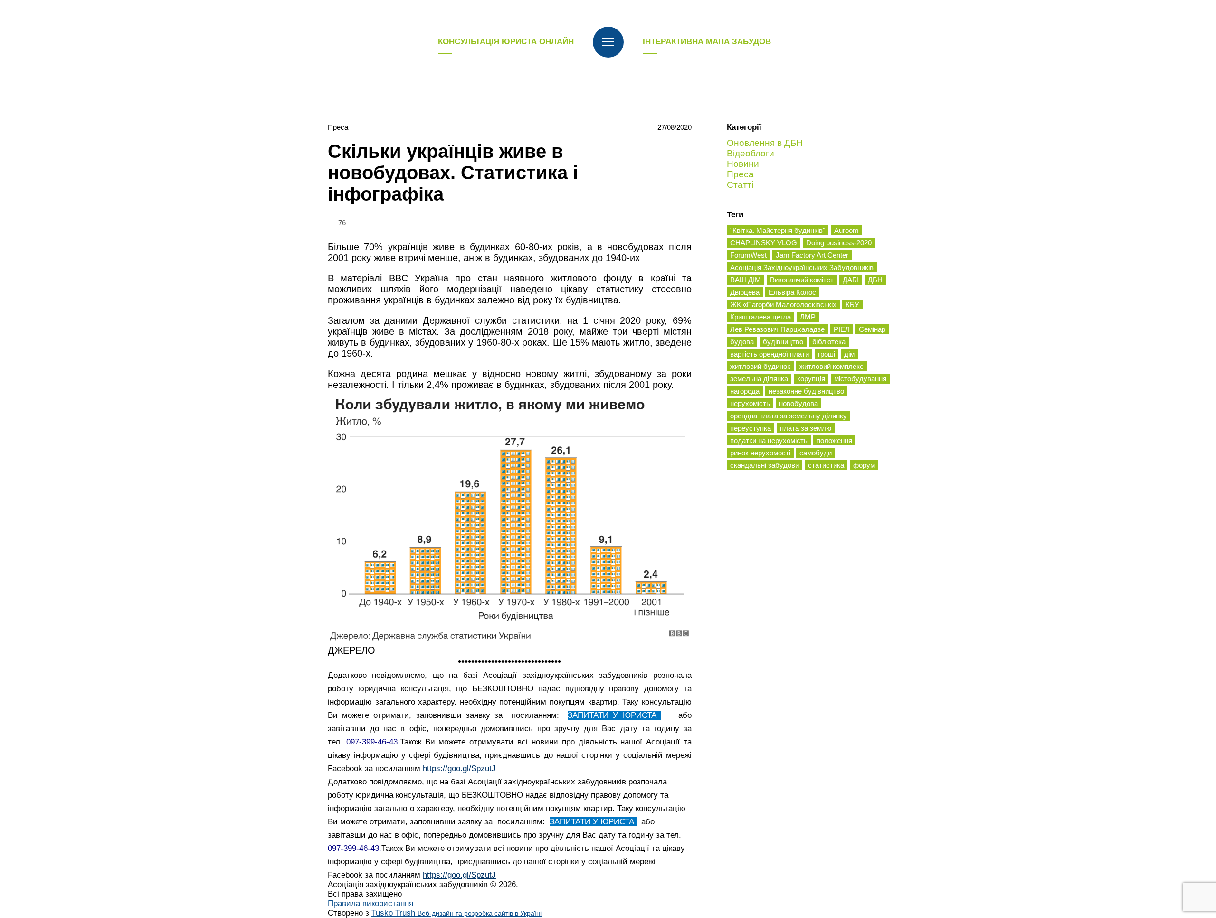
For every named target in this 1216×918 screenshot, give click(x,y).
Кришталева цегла (760, 317)
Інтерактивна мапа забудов (707, 41)
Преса (338, 127)
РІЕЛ (842, 329)
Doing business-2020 (839, 243)
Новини (743, 164)
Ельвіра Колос (792, 292)
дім (849, 354)
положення (834, 440)
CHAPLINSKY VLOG (763, 243)
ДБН (875, 280)
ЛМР (808, 317)
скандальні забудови (764, 465)
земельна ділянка (759, 379)
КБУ (852, 304)
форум (864, 465)
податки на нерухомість (769, 440)
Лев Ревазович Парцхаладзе (777, 329)
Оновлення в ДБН (765, 143)
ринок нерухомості (760, 453)
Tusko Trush (456, 913)
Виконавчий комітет (802, 280)
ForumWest (748, 255)
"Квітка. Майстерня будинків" (777, 230)
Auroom (846, 230)
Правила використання (370, 903)
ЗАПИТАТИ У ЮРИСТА (614, 715)
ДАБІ (851, 280)
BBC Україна (418, 278)
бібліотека (829, 342)
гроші (826, 354)
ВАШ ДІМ (745, 280)
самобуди (815, 453)
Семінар (872, 329)
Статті (740, 185)
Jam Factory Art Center (812, 255)
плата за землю (805, 428)
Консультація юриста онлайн (506, 41)
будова (742, 342)
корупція (811, 379)
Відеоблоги (750, 153)
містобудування (860, 379)
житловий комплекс (831, 366)
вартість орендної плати (769, 354)
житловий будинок (760, 366)
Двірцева (745, 292)
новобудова (798, 403)
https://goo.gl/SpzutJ (459, 768)
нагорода (745, 391)
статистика (826, 465)
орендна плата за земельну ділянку (788, 416)
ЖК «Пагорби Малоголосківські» (783, 304)
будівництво (783, 342)
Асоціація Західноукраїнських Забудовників (802, 267)
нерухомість (750, 403)
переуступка (750, 428)
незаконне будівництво (806, 391)
